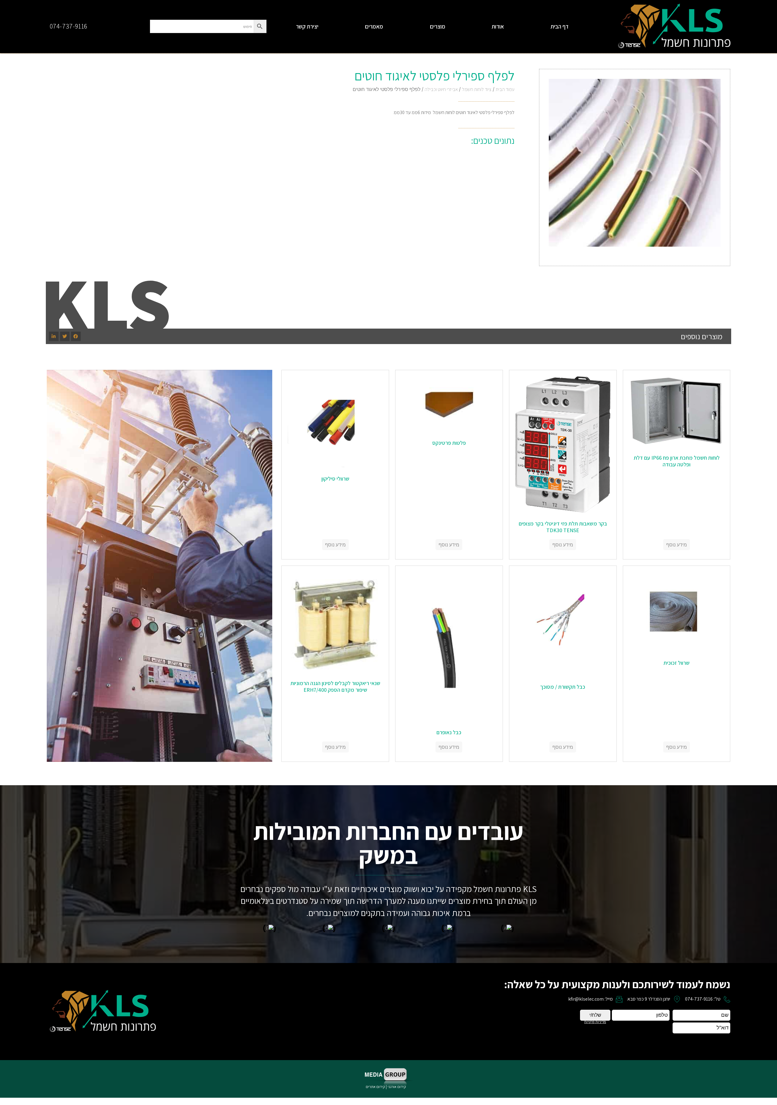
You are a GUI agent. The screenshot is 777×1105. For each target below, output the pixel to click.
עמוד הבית (505, 89)
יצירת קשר (307, 26)
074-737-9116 (68, 26)
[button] (76, 336)
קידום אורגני (397, 1086)
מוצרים (437, 26)
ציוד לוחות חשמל (476, 89)
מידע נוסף (676, 544)
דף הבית (559, 26)
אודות (498, 26)
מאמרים (374, 26)
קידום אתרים (375, 1086)
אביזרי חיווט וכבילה (441, 89)
